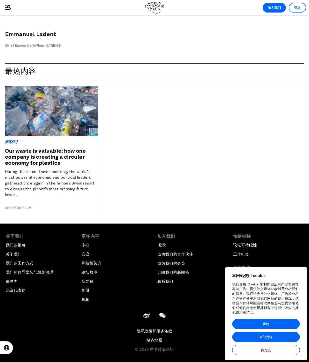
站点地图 (154, 340)
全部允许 (266, 337)
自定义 (266, 350)
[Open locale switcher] (6, 348)
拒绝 (266, 324)
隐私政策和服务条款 (154, 331)
